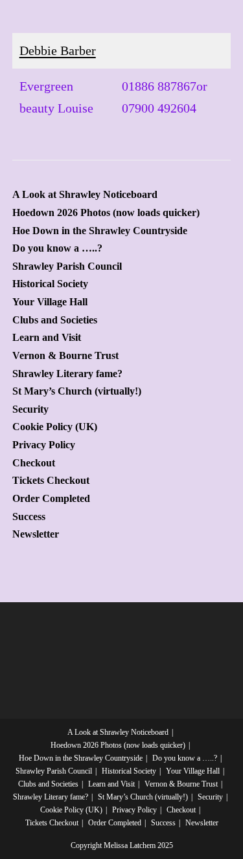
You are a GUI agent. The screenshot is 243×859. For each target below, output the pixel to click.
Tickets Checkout (50, 480)
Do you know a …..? (57, 248)
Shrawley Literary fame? (67, 374)
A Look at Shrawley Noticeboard (84, 195)
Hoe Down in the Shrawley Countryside (99, 231)
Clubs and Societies (54, 320)
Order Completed (51, 499)
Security (30, 409)
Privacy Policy (43, 445)
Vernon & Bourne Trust (65, 356)
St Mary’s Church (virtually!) (76, 391)
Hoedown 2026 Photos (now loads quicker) (106, 213)
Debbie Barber (57, 50)
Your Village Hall (49, 302)
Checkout (33, 463)
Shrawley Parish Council (67, 266)
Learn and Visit (46, 337)
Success (28, 517)
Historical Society (50, 284)
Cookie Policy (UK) (54, 427)
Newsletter (35, 534)
